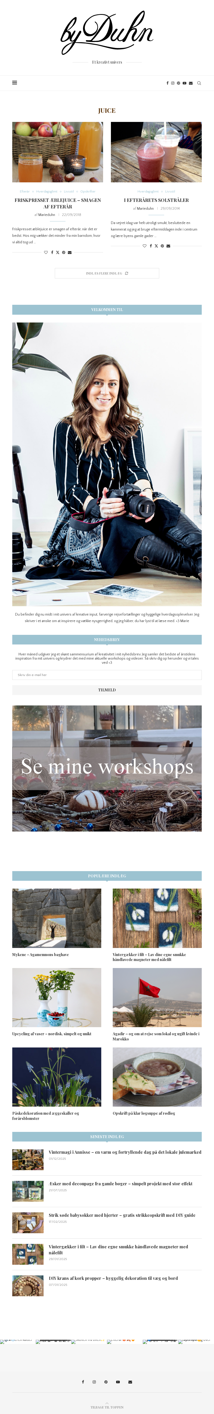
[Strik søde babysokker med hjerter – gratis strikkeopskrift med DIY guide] (28, 1222)
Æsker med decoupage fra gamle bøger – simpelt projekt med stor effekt (120, 1183)
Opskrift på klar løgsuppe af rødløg (144, 1113)
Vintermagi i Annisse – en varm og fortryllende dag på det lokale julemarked (125, 1152)
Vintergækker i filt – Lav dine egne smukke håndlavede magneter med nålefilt (149, 957)
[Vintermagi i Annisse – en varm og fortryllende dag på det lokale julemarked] (28, 1159)
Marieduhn (46, 215)
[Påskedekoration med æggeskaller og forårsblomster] (56, 1077)
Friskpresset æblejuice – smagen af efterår (58, 203)
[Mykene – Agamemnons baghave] (56, 918)
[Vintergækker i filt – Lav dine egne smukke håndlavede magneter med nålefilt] (157, 918)
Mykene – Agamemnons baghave (40, 954)
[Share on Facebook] (52, 253)
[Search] (199, 83)
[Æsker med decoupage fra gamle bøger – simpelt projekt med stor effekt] (28, 1191)
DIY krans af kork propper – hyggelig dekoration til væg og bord (113, 1278)
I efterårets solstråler (156, 200)
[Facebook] (168, 83)
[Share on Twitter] (58, 252)
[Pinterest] (178, 83)
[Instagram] (172, 83)
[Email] (191, 83)
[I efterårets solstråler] (156, 152)
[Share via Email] (70, 253)
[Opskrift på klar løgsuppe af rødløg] (157, 1077)
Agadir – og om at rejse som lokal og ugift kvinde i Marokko (156, 1036)
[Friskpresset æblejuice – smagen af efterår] (57, 152)
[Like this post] (46, 253)
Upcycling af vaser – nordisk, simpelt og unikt (51, 1033)
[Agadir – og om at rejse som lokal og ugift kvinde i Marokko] (157, 997)
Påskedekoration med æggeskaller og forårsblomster (45, 1116)
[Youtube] (184, 83)
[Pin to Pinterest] (63, 253)
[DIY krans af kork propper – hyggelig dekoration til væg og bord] (28, 1285)
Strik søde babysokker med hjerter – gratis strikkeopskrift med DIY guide (122, 1215)
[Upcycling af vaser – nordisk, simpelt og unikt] (56, 997)
